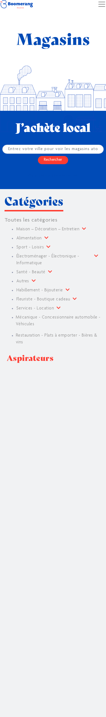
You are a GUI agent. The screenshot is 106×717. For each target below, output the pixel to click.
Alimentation (29, 238)
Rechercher (53, 160)
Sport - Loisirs (30, 247)
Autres (22, 281)
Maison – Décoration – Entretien (47, 229)
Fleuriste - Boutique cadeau (43, 299)
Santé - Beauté (31, 272)
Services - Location (35, 308)
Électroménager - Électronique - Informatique (47, 260)
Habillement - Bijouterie (39, 290)
